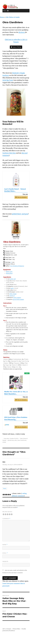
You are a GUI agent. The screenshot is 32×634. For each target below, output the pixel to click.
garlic (12, 288)
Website (5, 561)
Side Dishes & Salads (13, 17)
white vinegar (13, 293)
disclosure (22, 32)
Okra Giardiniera (21, 440)
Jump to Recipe (16, 47)
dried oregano (17, 297)
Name (4, 544)
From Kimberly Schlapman (17, 266)
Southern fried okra (9, 153)
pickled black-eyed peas (20, 214)
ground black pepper (18, 299)
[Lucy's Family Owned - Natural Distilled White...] (16, 180)
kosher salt (13, 279)
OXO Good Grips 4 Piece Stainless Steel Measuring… (15, 418)
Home (2, 17)
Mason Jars (9, 271)
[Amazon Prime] (16, 424)
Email (5, 553)
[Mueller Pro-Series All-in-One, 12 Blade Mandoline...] (16, 382)
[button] (4, 10)
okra (15, 440)
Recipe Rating (7, 511)
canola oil (12, 295)
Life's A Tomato (6, 629)
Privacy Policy (16, 629)
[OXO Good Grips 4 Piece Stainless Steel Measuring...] (16, 411)
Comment (6, 518)
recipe (4, 442)
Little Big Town (7, 80)
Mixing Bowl (9, 273)
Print (14, 235)
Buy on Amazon (22, 197)
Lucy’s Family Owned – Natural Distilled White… (15, 190)
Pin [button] (19, 235)
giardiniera (11, 440)
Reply (4, 488)
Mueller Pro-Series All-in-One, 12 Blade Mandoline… (16, 393)
